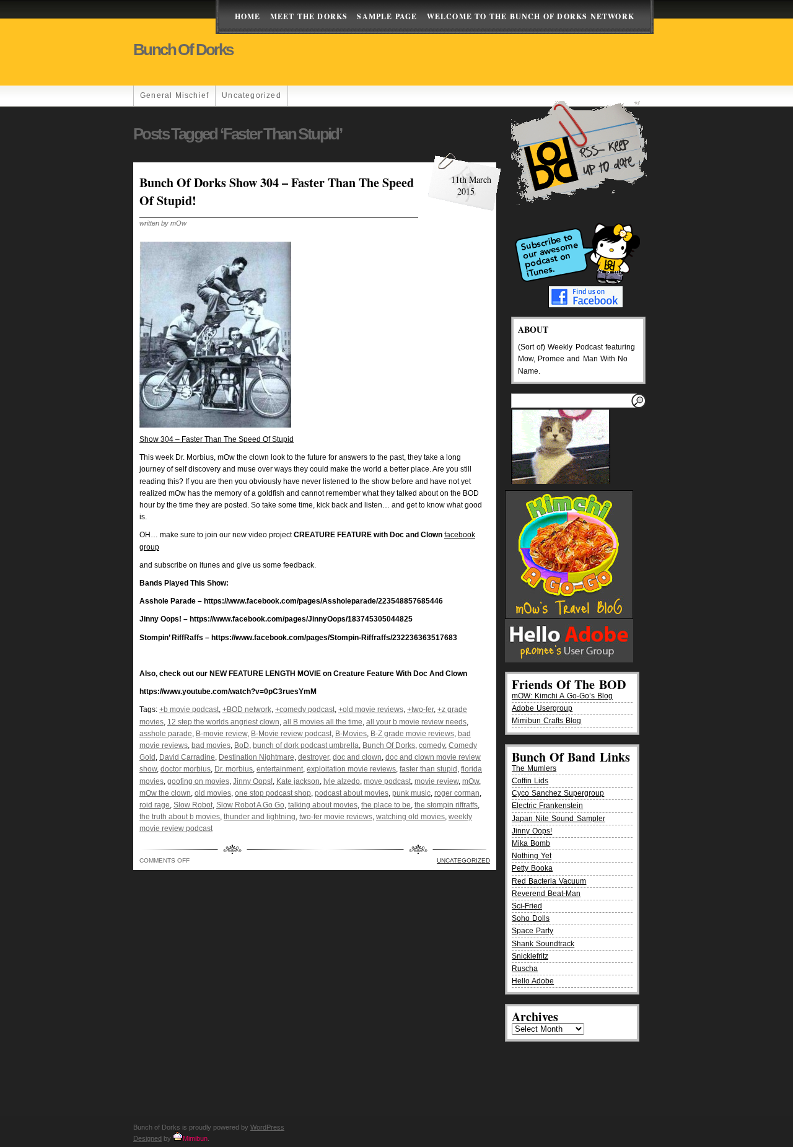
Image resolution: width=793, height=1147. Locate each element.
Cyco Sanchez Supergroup (558, 793)
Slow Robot (192, 805)
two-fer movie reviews (335, 816)
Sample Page (387, 16)
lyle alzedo (341, 781)
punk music (411, 793)
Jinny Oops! (253, 781)
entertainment (279, 769)
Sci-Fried (527, 906)
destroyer (313, 757)
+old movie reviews (370, 709)
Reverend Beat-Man (546, 893)
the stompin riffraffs (446, 805)
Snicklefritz (530, 956)
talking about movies (322, 805)
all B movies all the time (322, 722)
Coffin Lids (530, 780)
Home (248, 16)
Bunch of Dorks (183, 49)
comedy (432, 745)
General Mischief (174, 95)
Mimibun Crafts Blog (546, 720)
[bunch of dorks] (215, 425)
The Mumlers (534, 768)
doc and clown (357, 757)
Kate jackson (298, 781)
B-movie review (221, 733)
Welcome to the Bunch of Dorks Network (530, 16)
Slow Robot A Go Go (250, 805)
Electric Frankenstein (547, 805)
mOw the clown (165, 793)
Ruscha (525, 968)
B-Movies (351, 733)
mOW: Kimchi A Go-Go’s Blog (562, 696)
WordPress (267, 1127)
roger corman (457, 793)
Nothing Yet (531, 855)
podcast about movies (351, 793)
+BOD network (246, 709)
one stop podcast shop (273, 793)
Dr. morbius (233, 769)
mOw (470, 781)
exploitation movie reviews (351, 769)
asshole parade (165, 733)
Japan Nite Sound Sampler (558, 818)
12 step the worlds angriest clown (223, 722)
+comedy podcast (305, 709)
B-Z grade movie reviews (412, 733)
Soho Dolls (531, 918)
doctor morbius (185, 769)
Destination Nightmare (256, 757)
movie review (436, 781)
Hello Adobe (533, 981)
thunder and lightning (260, 816)
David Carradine (187, 757)
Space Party (532, 930)
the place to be (386, 805)
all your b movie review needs (416, 722)
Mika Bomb (531, 843)
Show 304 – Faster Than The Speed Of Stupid (216, 439)
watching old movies (410, 816)
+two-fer (420, 709)
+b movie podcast (189, 709)
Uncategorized (251, 95)
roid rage (154, 805)
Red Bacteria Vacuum (549, 881)
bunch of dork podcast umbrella (306, 745)
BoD (241, 745)
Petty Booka (532, 868)
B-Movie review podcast (291, 733)
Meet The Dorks (309, 16)
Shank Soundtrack (543, 943)
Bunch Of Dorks (388, 745)
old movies (213, 793)
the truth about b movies (179, 816)
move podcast (387, 781)
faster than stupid (428, 769)
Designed (147, 1138)
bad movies (210, 745)
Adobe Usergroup (542, 708)
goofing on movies (198, 781)
